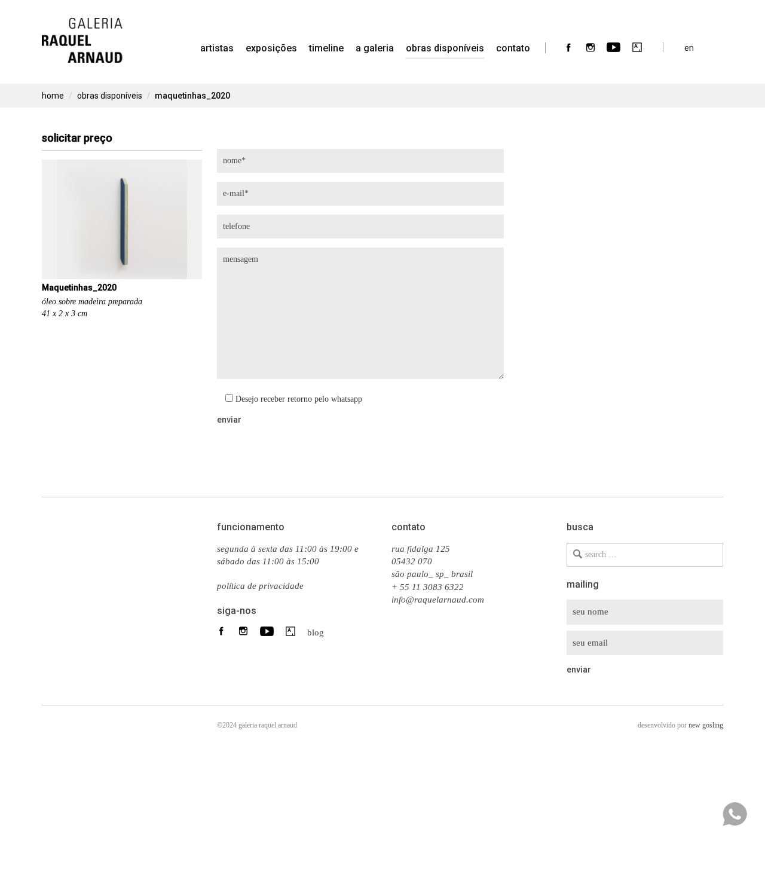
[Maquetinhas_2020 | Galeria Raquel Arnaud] (82, 33)
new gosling (705, 725)
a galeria (375, 48)
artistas (217, 48)
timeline (326, 48)
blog (312, 632)
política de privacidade (260, 586)
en (689, 47)
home (53, 95)
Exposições (271, 48)
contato (513, 48)
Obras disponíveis (109, 95)
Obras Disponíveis (445, 48)
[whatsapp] (734, 814)
